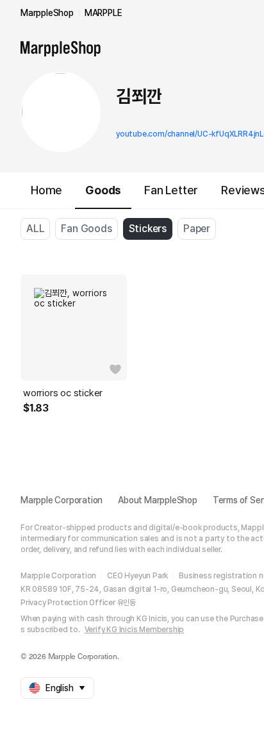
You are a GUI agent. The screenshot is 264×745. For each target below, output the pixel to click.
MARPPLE (103, 13)
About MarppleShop (157, 500)
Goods (103, 190)
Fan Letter (171, 190)
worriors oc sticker (63, 393)
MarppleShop (47, 13)
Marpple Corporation (62, 500)
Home (46, 190)
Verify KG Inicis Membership (135, 629)
